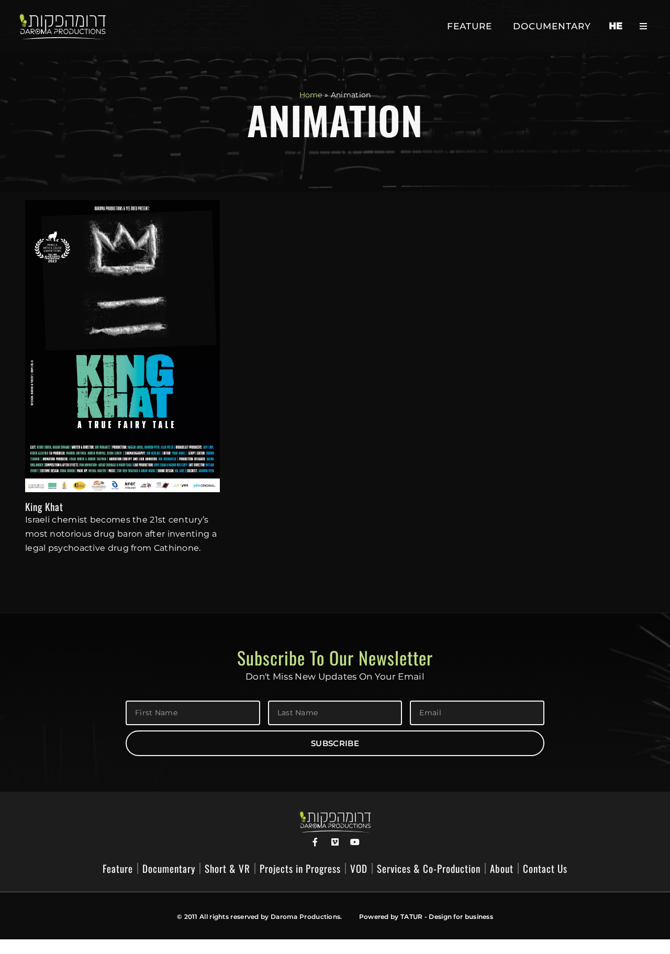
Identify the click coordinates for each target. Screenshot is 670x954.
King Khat (44, 506)
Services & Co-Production (429, 868)
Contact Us (545, 868)
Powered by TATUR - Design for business (426, 916)
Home (310, 94)
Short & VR (227, 868)
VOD (358, 868)
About (501, 868)
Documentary (552, 26)
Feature (469, 26)
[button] (643, 26)
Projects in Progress (300, 868)
